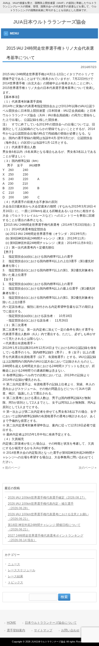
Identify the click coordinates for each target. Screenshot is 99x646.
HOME (11, 622)
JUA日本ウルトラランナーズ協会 (49, 22)
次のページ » (87, 467)
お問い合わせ (70, 630)
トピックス (15, 582)
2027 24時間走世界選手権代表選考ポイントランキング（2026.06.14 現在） (45, 538)
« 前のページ (11, 467)
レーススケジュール (21, 570)
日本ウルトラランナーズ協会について (51, 622)
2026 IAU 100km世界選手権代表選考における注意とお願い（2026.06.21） (48, 516)
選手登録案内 (16, 630)
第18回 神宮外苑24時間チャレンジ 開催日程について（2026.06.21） (44, 527)
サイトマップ (43, 630)
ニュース (14, 564)
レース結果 (15, 576)
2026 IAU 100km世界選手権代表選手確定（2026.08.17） (47, 497)
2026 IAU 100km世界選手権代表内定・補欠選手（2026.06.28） (41, 506)
